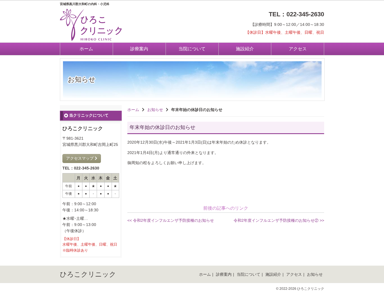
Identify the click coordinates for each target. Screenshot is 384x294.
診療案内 (139, 48)
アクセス (298, 48)
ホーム (86, 48)
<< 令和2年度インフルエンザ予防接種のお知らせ (170, 220)
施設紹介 (245, 48)
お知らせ (155, 109)
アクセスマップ (80, 158)
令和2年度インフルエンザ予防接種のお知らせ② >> (279, 220)
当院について (192, 48)
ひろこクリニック (88, 274)
